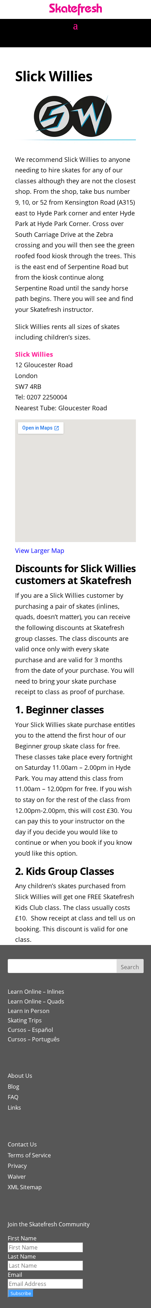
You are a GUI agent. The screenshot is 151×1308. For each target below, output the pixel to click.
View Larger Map (39, 550)
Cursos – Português (34, 1039)
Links (14, 1107)
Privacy (17, 1166)
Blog (13, 1086)
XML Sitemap (25, 1187)
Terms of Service (29, 1155)
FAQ (13, 1097)
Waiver (17, 1176)
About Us (20, 1076)
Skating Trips (25, 1020)
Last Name (22, 1256)
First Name (22, 1238)
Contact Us (22, 1144)
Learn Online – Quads (36, 1001)
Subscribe (21, 1293)
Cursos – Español (30, 1030)
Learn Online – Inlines (36, 991)
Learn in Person (29, 1011)
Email (15, 1275)
